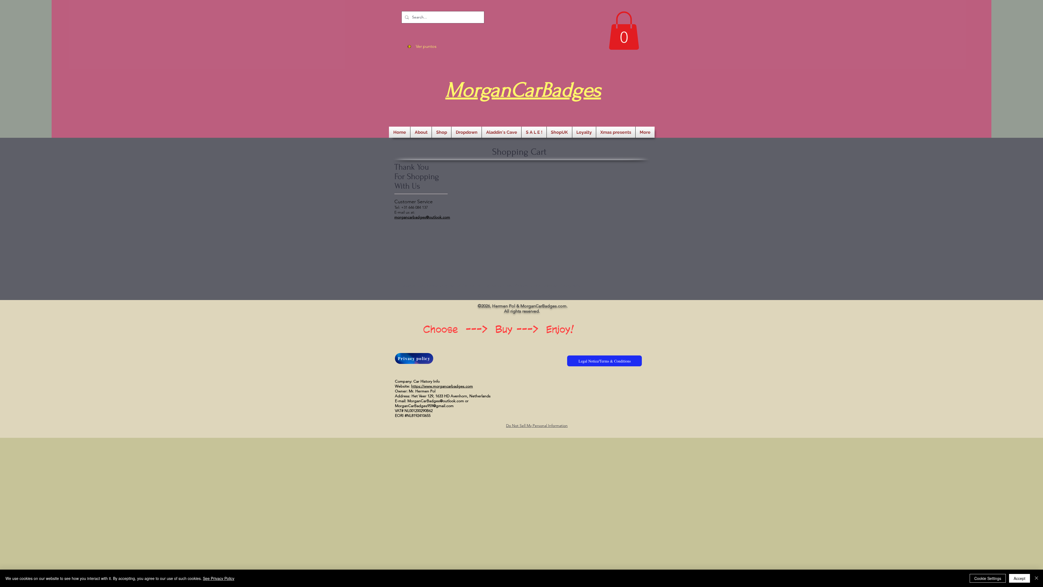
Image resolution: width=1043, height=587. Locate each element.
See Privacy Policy (218, 578)
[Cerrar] (1036, 578)
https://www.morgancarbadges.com (442, 386)
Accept (1019, 578)
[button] (624, 30)
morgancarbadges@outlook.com (422, 217)
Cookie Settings (987, 578)
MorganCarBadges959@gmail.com (424, 405)
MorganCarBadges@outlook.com (435, 400)
